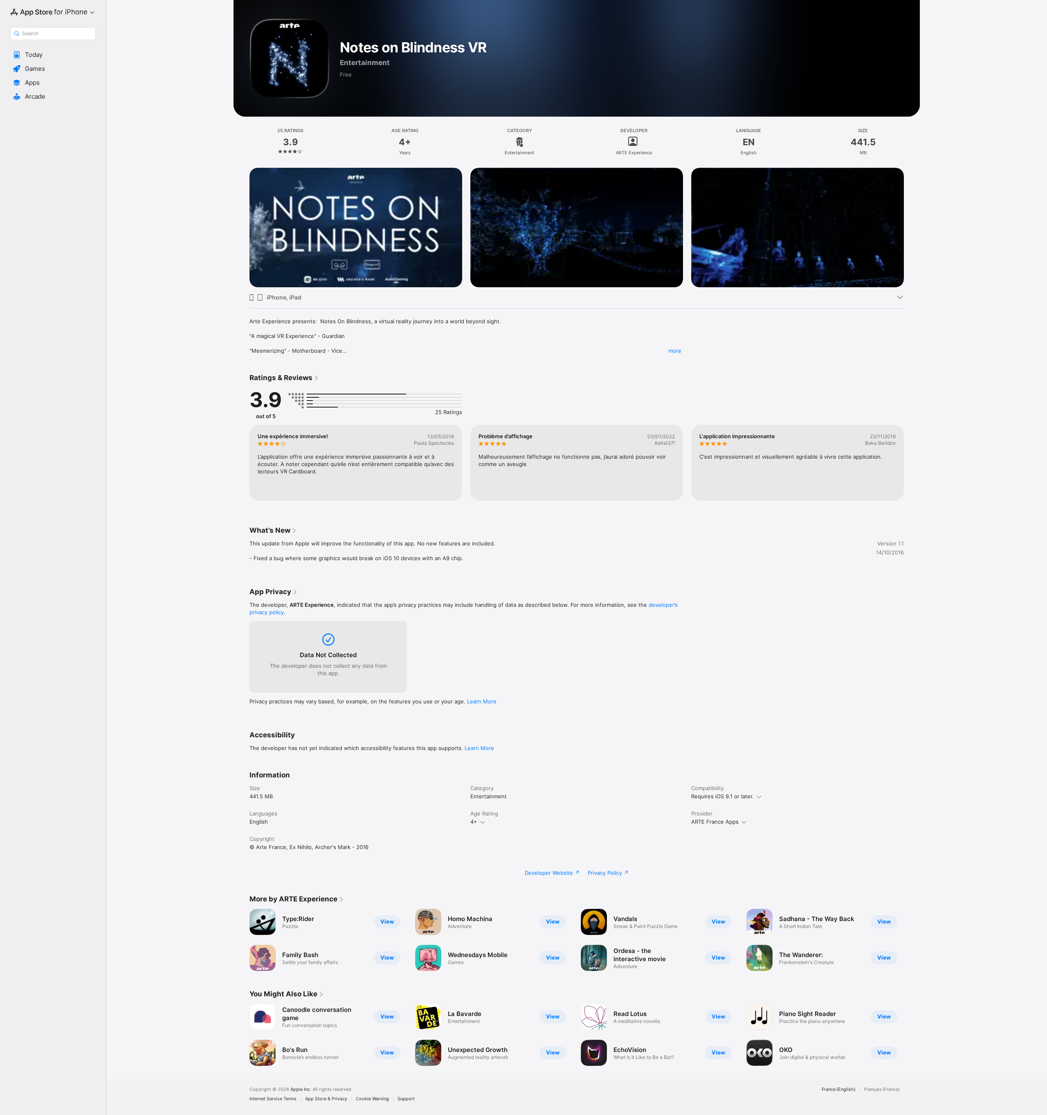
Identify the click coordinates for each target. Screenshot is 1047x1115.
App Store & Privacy (326, 1099)
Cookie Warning (372, 1099)
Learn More (482, 701)
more (674, 350)
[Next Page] (912, 216)
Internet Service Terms (273, 1099)
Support (406, 1099)
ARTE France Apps (715, 821)
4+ (473, 821)
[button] (53, 55)
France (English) (839, 1089)
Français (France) (882, 1089)
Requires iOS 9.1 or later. (722, 796)
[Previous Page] (241, 216)
